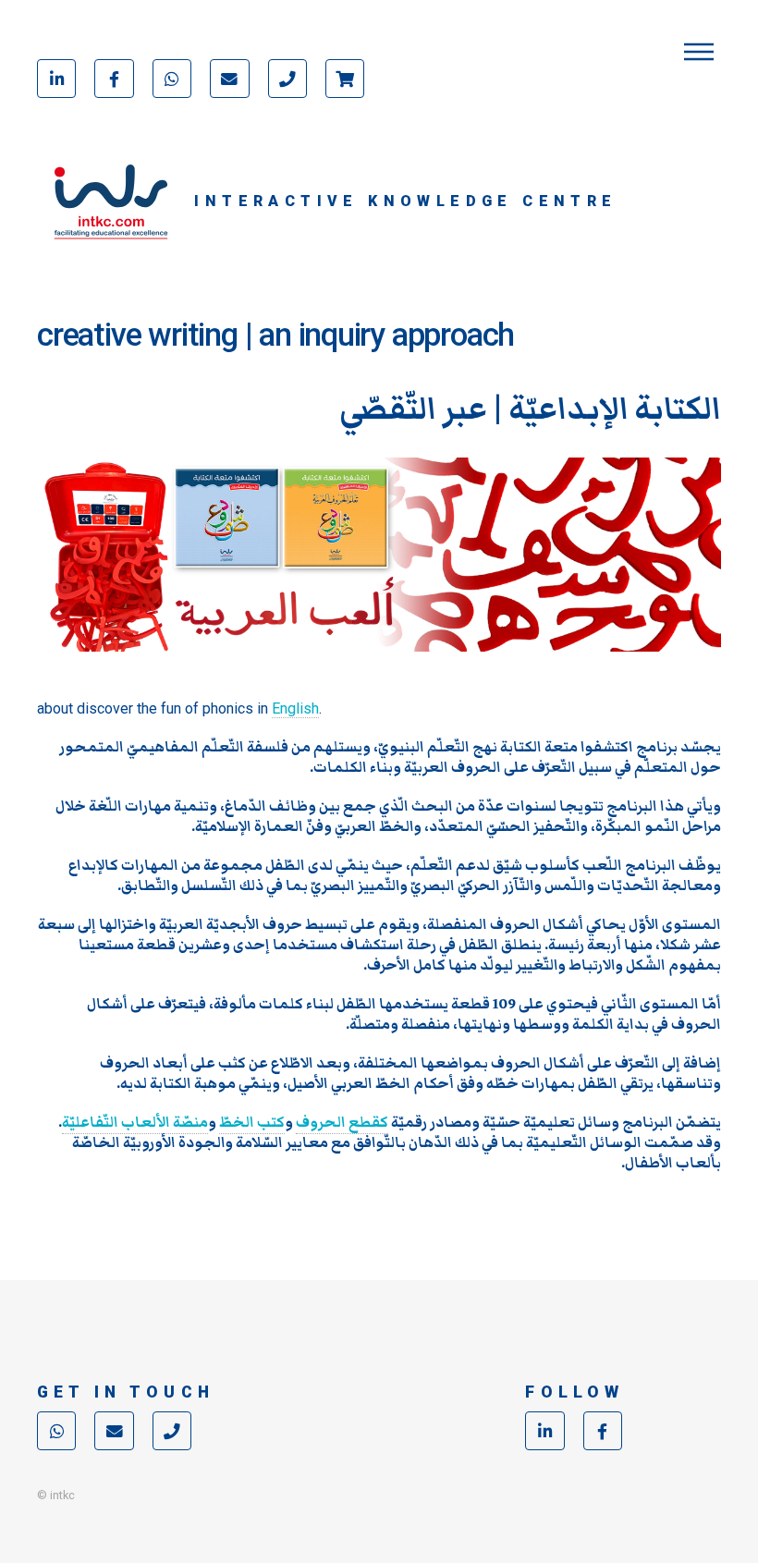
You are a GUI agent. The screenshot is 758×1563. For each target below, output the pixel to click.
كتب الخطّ (252, 1122)
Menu (698, 52)
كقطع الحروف (342, 1122)
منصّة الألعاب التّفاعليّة (135, 1122)
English (295, 708)
